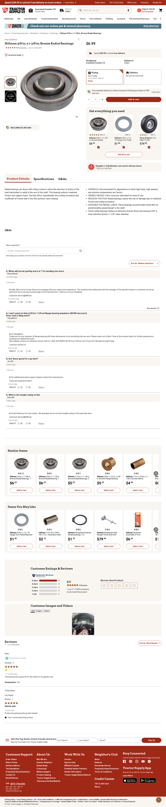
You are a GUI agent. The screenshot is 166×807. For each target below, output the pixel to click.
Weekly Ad (157, 3)
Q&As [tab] (62, 179)
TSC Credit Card (102, 784)
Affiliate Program (71, 766)
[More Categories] (160, 19)
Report (41, 302)
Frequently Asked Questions (18, 772)
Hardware (34, 33)
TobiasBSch (12, 318)
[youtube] (143, 761)
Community (42, 769)
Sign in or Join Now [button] (104, 168)
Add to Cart (21, 490)
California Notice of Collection (109, 801)
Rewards (98, 762)
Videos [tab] (46, 611)
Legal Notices (83, 799)
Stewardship (42, 766)
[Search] (80, 10)
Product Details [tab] (18, 178)
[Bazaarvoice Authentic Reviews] (43, 576)
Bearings (54, 33)
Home (7, 33)
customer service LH (17, 345)
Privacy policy (10, 799)
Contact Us (10, 775)
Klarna (97, 787)
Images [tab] (39, 611)
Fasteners (44, 33)
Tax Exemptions (12, 769)
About (97, 759)
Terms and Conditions (45, 799)
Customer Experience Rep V (20, 381)
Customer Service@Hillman (20, 296)
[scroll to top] (158, 799)
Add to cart (133, 99)
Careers (67, 759)
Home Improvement (20, 33)
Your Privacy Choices (24, 799)
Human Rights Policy (68, 801)
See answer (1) (153, 308)
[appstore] (130, 780)
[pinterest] (130, 761)
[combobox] (147, 263)
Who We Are (42, 759)
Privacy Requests (128, 801)
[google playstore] (148, 780)
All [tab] (33, 611)
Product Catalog (44, 775)
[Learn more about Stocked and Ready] (23, 55)
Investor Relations (44, 762)
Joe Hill (10, 361)
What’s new (132, 3)
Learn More (69, 3)
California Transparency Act (65, 799)
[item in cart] (161, 10)
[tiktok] (149, 761)
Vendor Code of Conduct (87, 801)
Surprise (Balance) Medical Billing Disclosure (21, 801)
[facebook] (124, 761)
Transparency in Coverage (50, 801)
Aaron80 (10, 397)
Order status (100, 3)
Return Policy (11, 762)
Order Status (11, 759)
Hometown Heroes (103, 766)
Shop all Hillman (11, 39)
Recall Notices (12, 778)
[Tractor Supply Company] (13, 10)
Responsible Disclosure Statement (114, 799)
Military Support (43, 772)
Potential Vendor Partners (75, 769)
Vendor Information (72, 772)
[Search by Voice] (128, 10)
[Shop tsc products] (83, 26)
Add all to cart (124, 154)
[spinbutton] (95, 99)
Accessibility (94, 799)
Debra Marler (12, 274)
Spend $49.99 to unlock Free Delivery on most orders (33, 2)
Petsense (145, 3)
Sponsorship (69, 762)
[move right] (156, 473)
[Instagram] (136, 761)
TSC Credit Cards (116, 3)
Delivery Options (13, 766)
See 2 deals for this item (21, 127)
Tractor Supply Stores (46, 778)
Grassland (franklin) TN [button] (95, 63)
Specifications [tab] (44, 179)
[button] (75, 2)
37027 (126, 63)
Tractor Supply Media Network (77, 775)
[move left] (10, 473)
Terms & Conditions (103, 772)
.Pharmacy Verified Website (48, 781)
